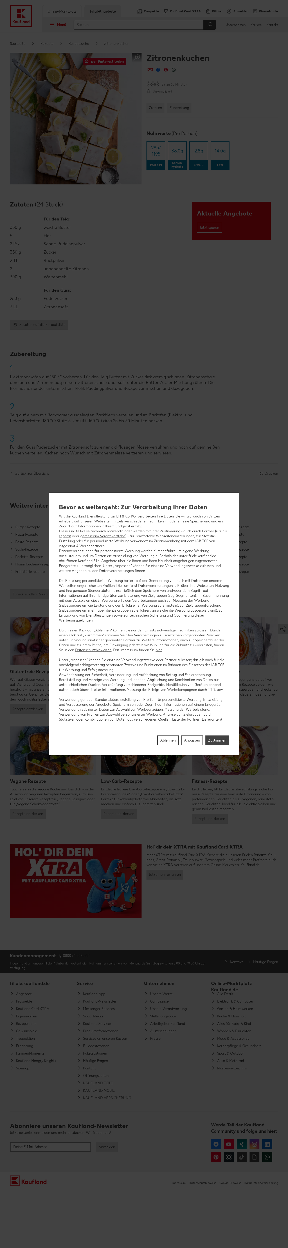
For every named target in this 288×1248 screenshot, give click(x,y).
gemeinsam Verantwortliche (102, 536)
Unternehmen (236, 25)
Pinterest (216, 1157)
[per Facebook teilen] (158, 69)
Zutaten (155, 108)
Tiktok (242, 1157)
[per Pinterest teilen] (166, 69)
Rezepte (47, 43)
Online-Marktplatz (61, 11)
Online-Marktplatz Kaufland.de (231, 985)
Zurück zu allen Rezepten (32, 594)
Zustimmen (217, 740)
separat (65, 536)
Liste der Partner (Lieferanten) (197, 719)
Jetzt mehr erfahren (165, 874)
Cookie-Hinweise (230, 1182)
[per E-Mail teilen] (150, 69)
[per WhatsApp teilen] (174, 69)
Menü (61, 25)
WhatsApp (267, 1157)
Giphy (254, 1157)
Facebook (216, 1144)
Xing (242, 1144)
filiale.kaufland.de (30, 983)
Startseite (17, 43)
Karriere (256, 25)
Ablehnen (168, 740)
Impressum (179, 1182)
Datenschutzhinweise (202, 1182)
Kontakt (272, 25)
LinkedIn (267, 1144)
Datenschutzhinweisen (93, 650)
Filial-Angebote (103, 11)
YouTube (229, 1144)
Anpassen (192, 740)
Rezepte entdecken (27, 709)
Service (85, 983)
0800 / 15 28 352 (76, 955)
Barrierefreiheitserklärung (261, 1182)
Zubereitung (179, 108)
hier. (159, 650)
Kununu (229, 1157)
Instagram (254, 1144)
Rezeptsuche (79, 43)
